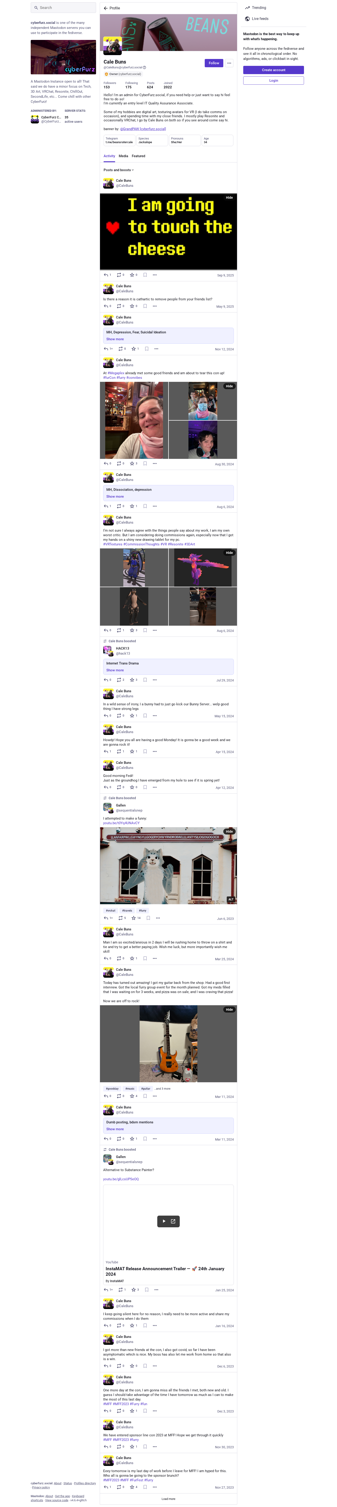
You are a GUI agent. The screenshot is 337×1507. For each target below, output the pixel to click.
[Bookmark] (145, 275)
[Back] (105, 8)
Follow (214, 63)
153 (107, 87)
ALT (231, 899)
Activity (109, 156)
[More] (154, 275)
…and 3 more (162, 1088)
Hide (229, 197)
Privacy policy (41, 1487)
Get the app (62, 1496)
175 (128, 87)
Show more (115, 339)
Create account (273, 70)
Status (68, 1483)
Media (123, 156)
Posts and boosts (117, 170)
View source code (56, 1500)
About (57, 1483)
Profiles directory (85, 1483)
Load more (168, 1499)
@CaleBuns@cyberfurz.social (123, 67)
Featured (138, 156)
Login (273, 80)
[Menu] (229, 63)
